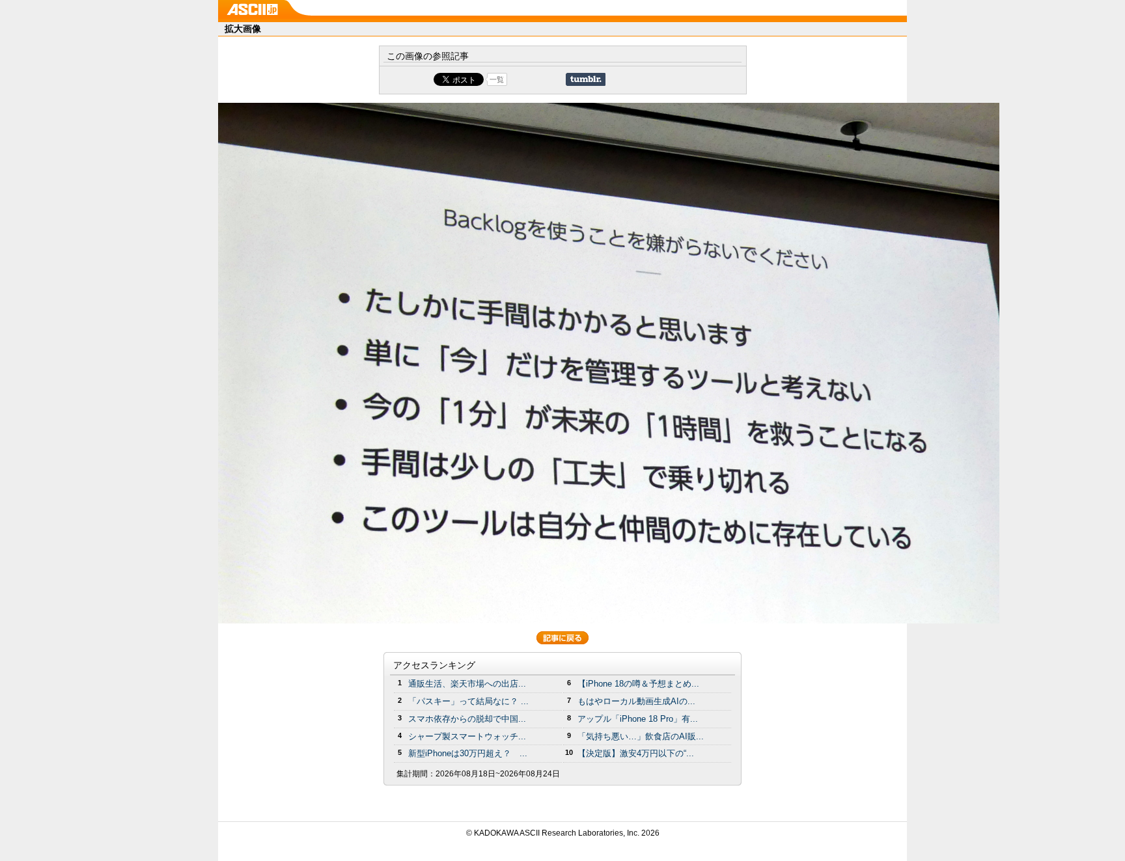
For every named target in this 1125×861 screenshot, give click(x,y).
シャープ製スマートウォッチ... (467, 736)
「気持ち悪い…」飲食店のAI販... (640, 736)
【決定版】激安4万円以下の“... (635, 753)
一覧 (497, 79)
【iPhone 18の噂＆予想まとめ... (638, 684)
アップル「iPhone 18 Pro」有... (637, 719)
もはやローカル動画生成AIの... (636, 701)
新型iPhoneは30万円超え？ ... (467, 753)
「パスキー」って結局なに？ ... (468, 701)
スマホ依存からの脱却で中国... (467, 719)
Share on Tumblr (585, 79)
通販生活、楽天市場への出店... (467, 684)
